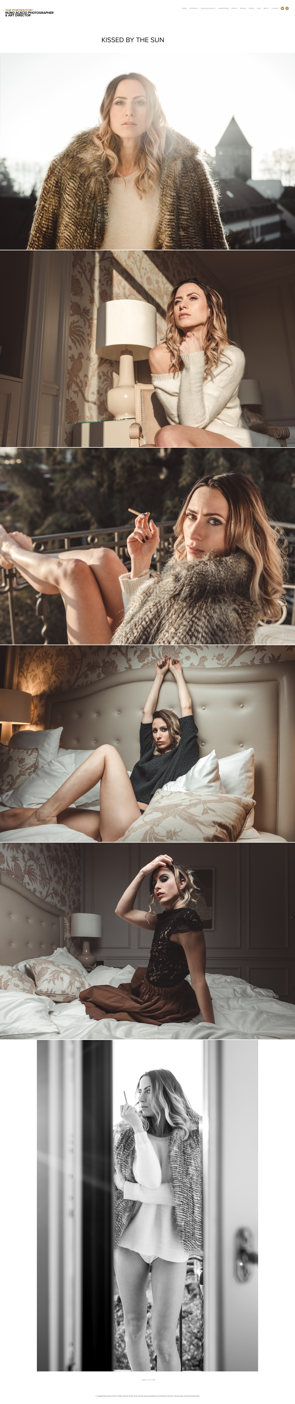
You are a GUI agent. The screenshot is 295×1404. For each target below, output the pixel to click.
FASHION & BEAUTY (208, 8)
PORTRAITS (193, 8)
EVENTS (234, 8)
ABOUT (266, 8)
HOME (184, 8)
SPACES (243, 8)
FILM (259, 8)
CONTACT (275, 8)
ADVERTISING (223, 8)
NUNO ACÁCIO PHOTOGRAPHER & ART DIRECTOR (29, 14)
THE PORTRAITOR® (19, 10)
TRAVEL (251, 8)
